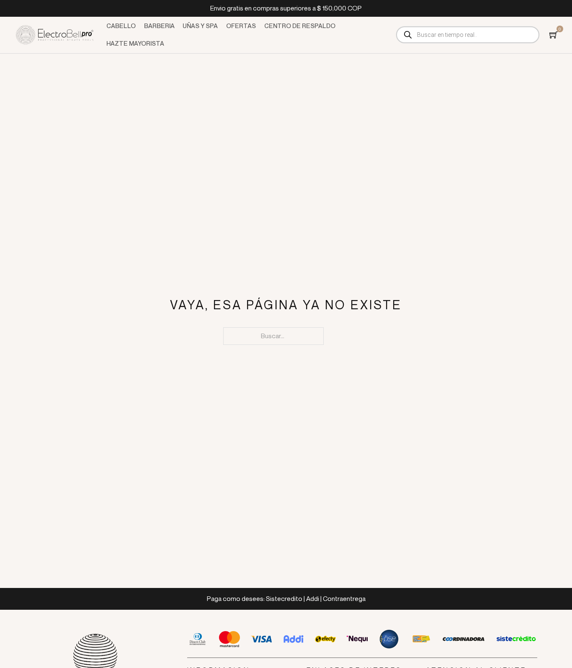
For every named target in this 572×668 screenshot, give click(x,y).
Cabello (121, 25)
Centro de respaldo (299, 25)
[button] (553, 35)
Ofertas (241, 25)
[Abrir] (553, 35)
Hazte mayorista (135, 43)
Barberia (159, 25)
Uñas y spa (200, 25)
